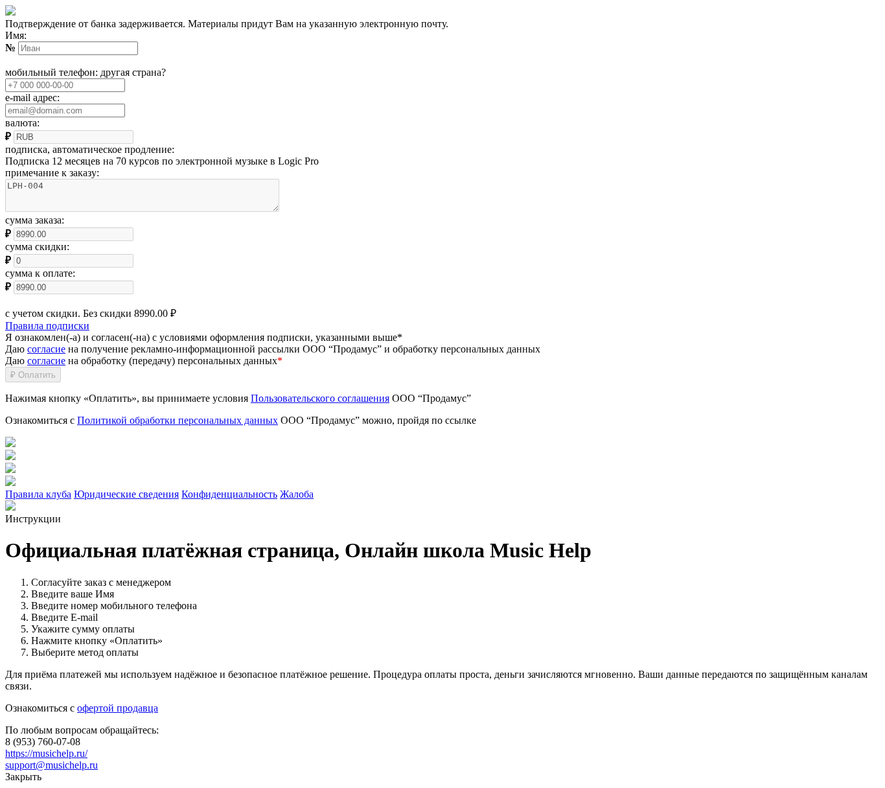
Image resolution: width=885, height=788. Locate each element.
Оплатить (33, 375)
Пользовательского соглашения (320, 398)
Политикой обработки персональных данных (177, 420)
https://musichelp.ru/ (46, 753)
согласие (46, 348)
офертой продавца (117, 707)
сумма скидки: (37, 246)
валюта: (22, 122)
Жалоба (297, 494)
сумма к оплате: (40, 273)
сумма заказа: (34, 220)
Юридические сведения (126, 494)
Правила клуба (38, 494)
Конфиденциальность (229, 494)
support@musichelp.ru (51, 765)
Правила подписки (47, 325)
